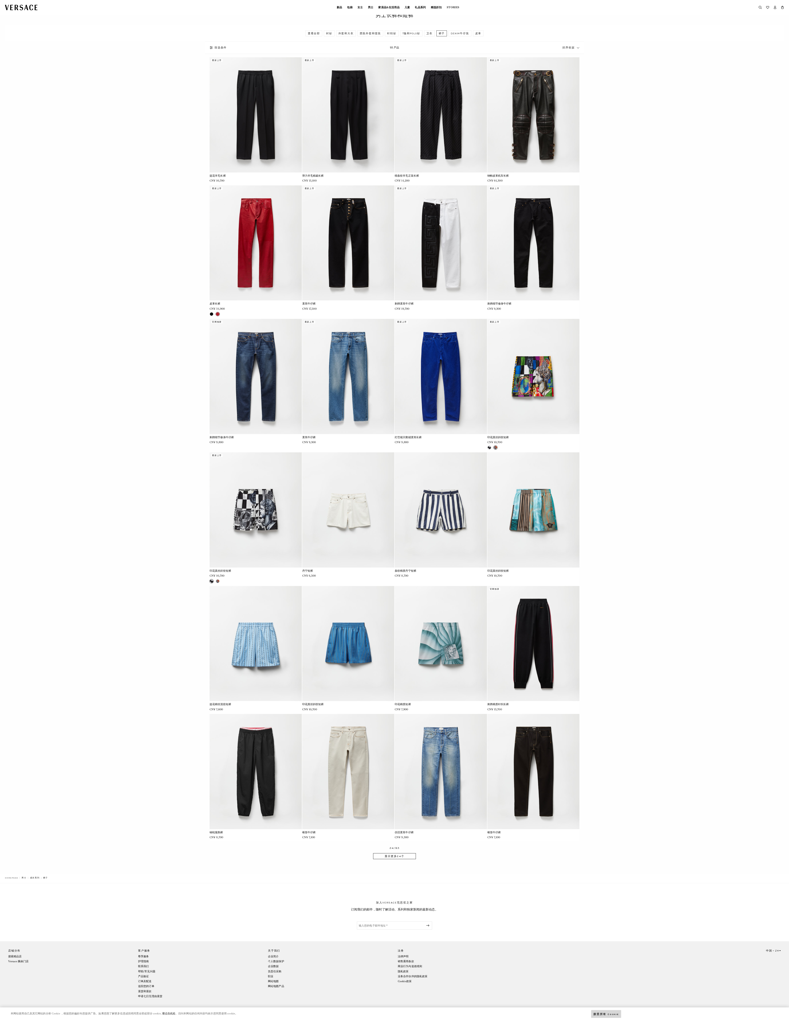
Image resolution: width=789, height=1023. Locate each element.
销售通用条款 (406, 961)
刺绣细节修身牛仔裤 (499, 303)
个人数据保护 (276, 961)
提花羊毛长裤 (218, 175)
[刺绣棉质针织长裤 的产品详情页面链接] (533, 643)
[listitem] (314, 33)
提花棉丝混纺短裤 (220, 704)
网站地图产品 (276, 986)
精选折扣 (436, 7)
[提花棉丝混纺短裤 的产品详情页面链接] (256, 643)
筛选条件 (221, 47)
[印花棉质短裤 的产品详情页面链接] (441, 643)
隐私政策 (403, 971)
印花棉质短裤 (403, 704)
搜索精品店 (15, 956)
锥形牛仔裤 (309, 832)
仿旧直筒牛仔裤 (404, 832)
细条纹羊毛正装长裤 (407, 175)
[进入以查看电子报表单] (428, 925)
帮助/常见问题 (146, 971)
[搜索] (760, 7)
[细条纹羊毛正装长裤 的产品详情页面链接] (441, 114)
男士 (371, 7)
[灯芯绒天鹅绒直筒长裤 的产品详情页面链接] (441, 376)
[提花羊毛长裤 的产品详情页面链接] (256, 114)
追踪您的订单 (146, 986)
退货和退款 (145, 991)
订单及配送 (145, 981)
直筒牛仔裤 (309, 303)
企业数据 (273, 966)
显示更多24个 (394, 856)
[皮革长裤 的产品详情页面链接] (256, 243)
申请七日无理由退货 (150, 996)
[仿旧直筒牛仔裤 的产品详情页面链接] (441, 771)
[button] (782, 7)
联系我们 (143, 966)
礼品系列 (420, 7)
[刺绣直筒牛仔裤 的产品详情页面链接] (441, 243)
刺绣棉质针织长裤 (498, 704)
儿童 (407, 7)
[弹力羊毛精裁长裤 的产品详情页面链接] (348, 114)
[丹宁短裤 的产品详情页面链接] (348, 510)
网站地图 (273, 981)
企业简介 (273, 956)
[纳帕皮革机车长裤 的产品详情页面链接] (533, 114)
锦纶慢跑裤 (216, 832)
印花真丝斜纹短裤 (498, 437)
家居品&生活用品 (389, 7)
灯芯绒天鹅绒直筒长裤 (408, 437)
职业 (270, 976)
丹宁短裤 (307, 570)
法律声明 (403, 956)
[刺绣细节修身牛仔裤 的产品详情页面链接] (533, 243)
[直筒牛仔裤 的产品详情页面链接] (348, 243)
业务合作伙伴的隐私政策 (412, 976)
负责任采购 (274, 971)
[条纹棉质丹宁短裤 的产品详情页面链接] (441, 510)
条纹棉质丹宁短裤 (405, 570)
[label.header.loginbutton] (775, 7)
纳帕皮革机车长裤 (498, 175)
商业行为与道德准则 (410, 966)
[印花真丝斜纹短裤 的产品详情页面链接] (533, 376)
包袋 (350, 7)
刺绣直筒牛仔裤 (404, 303)
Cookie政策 (405, 981)
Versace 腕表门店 (18, 961)
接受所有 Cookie (606, 1014)
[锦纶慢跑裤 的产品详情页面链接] (256, 771)
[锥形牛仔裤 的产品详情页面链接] (348, 771)
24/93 (395, 848)
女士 (360, 7)
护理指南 (143, 961)
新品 (339, 7)
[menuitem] (339, 7)
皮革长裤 (215, 303)
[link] (11, 878)
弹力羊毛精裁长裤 (313, 175)
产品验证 (143, 976)
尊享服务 (143, 956)
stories (453, 7)
